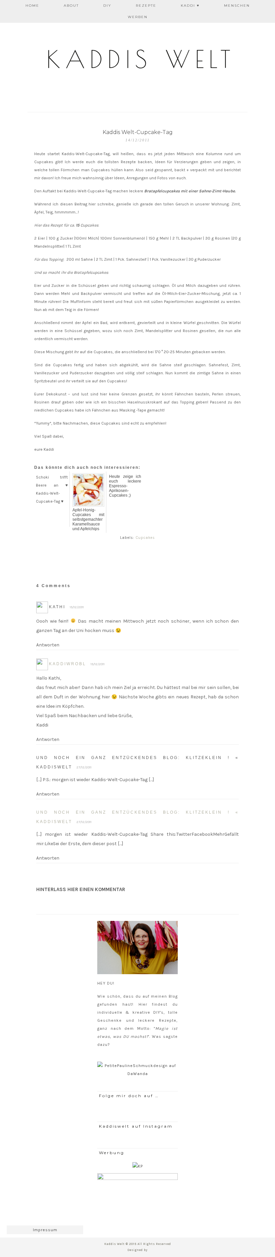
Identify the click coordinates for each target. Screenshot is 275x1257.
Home (32, 5)
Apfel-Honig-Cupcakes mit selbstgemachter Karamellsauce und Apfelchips (88, 519)
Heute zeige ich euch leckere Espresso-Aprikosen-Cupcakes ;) (125, 486)
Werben (138, 17)
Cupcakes (145, 538)
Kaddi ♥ (190, 5)
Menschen (237, 5)
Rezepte (146, 5)
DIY (107, 5)
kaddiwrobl (67, 664)
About (71, 5)
